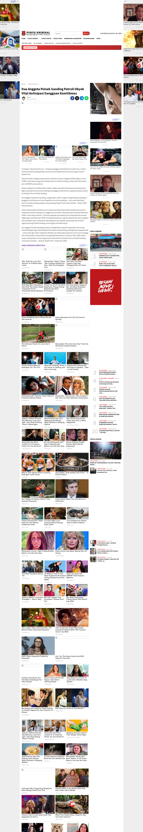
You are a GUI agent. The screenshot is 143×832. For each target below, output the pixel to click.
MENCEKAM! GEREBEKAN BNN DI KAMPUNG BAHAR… (109, 415)
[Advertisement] (71, 14)
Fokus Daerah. (103, 254)
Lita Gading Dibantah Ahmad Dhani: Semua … (107, 552)
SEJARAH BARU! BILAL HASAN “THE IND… (109, 431)
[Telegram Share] (82, 98)
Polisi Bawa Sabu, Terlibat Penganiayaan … (106, 544)
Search (86, 33)
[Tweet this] (77, 98)
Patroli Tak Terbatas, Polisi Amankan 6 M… (107, 471)
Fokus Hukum (94, 461)
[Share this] (72, 98)
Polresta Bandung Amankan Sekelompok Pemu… (109, 383)
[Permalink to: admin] (24, 98)
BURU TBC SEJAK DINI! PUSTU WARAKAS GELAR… (108, 265)
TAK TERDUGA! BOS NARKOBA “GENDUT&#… (108, 407)
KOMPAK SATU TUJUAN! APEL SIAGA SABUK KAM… (109, 256)
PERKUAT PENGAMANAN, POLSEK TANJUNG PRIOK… (105, 464)
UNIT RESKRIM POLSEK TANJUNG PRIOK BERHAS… (108, 399)
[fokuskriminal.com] (38, 33)
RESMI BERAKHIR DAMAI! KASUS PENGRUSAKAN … (108, 373)
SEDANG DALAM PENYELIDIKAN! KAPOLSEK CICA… (108, 391)
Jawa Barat (111, 378)
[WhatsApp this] (86, 98)
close (17, 1)
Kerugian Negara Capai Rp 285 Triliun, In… (108, 560)
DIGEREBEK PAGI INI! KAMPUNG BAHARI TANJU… (108, 423)
